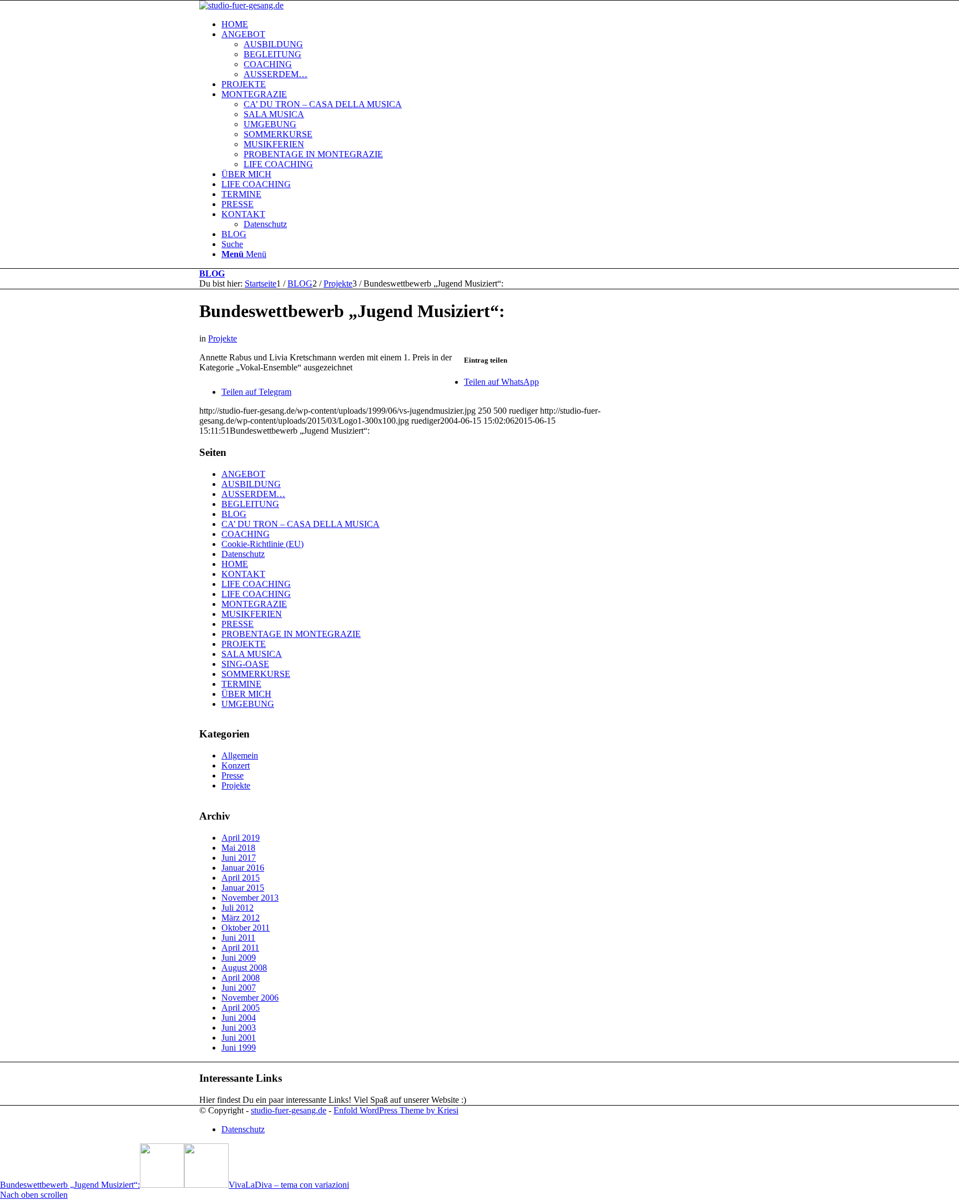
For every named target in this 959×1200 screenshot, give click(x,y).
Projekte (222, 338)
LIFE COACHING (256, 584)
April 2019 (240, 837)
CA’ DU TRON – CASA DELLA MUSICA (300, 524)
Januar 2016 (242, 867)
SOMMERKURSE (255, 674)
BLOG (212, 273)
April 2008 (240, 977)
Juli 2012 (237, 907)
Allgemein (239, 755)
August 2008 (244, 967)
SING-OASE (245, 664)
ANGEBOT (243, 474)
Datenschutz (243, 554)
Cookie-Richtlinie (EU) (262, 544)
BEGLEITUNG (250, 504)
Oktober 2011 (245, 927)
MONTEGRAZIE (254, 604)
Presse (232, 775)
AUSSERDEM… (253, 494)
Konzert (235, 765)
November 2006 (250, 997)
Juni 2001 (238, 1037)
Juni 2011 (238, 937)
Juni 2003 (238, 1027)
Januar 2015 (242, 887)
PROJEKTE (243, 644)
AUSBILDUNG (251, 484)
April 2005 (240, 1007)
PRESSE (237, 624)
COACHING (245, 534)
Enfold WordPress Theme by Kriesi (396, 1110)
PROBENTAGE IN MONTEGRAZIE (291, 634)
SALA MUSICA (251, 654)
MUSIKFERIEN (251, 614)
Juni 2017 (238, 857)
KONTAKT (243, 574)
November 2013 (250, 897)
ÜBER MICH (246, 694)
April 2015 (240, 877)
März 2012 (240, 917)
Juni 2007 (238, 987)
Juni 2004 (238, 1017)
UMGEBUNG (247, 704)
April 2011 (240, 947)
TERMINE (241, 684)
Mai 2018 (238, 847)
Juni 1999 (238, 1047)
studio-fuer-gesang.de (288, 1110)
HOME (234, 564)
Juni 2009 (238, 957)
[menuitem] (490, 24)
